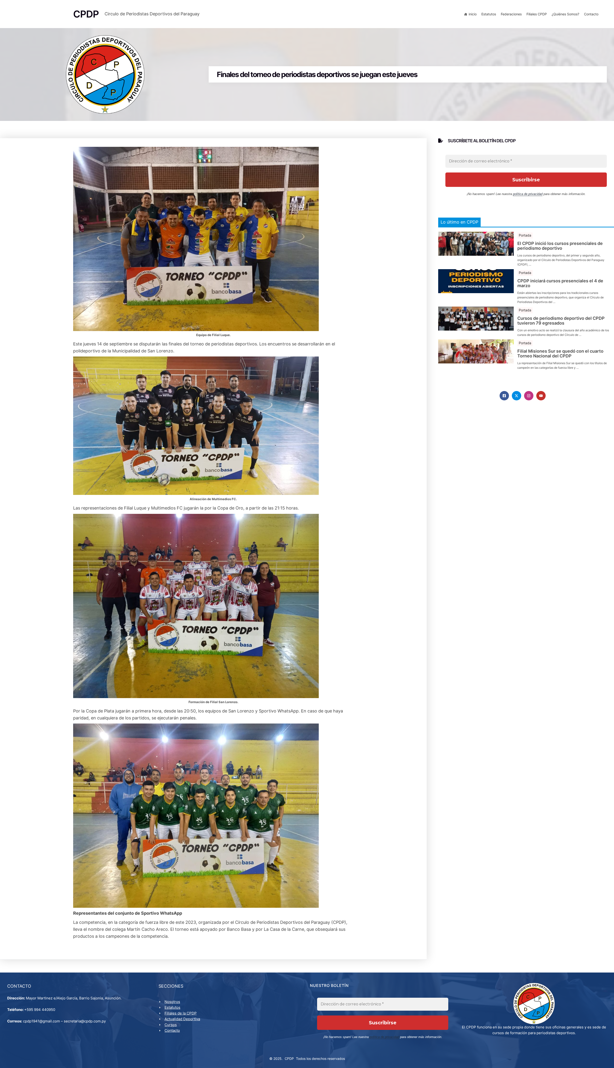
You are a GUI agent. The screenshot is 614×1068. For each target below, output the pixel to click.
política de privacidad (528, 194)
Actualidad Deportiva (182, 1019)
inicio (473, 14)
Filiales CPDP (536, 14)
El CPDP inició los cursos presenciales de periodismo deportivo (560, 246)
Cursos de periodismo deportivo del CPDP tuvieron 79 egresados (561, 321)
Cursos (171, 1024)
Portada (525, 235)
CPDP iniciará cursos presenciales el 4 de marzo (560, 283)
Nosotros (172, 1001)
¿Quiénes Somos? (565, 14)
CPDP (289, 1058)
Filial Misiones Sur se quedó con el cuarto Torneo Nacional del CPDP (560, 353)
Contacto (591, 14)
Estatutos (488, 14)
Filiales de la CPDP (181, 1013)
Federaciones (511, 14)
